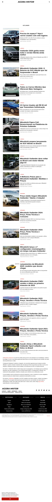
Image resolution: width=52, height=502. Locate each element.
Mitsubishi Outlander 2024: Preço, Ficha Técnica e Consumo (31, 215)
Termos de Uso (18, 392)
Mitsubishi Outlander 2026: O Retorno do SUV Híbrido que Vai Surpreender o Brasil (33, 70)
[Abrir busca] (49, 1)
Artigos (22, 174)
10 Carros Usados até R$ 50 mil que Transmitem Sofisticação (33, 106)
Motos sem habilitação (26, 404)
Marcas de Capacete (26, 402)
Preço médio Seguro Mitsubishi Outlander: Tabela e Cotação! (33, 197)
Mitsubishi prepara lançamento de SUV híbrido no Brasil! (33, 142)
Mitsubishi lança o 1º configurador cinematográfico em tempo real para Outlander (32, 249)
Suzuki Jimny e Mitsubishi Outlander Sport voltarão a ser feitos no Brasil (33, 346)
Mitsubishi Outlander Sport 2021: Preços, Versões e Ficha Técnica (34, 330)
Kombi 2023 (42, 402)
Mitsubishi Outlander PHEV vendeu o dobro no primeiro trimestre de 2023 (32, 283)
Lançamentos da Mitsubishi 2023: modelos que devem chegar (32, 266)
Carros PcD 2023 (26, 400)
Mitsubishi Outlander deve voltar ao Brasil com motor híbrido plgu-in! (34, 161)
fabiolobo (48, 415)
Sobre (9, 391)
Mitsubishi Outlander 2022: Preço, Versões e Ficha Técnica (33, 299)
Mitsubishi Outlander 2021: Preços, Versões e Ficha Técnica (34, 315)
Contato (4, 391)
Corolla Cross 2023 (43, 408)
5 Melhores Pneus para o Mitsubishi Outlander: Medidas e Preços (34, 179)
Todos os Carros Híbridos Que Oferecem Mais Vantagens (33, 88)
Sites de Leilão (26, 406)
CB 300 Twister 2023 (42, 410)
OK (10, 498)
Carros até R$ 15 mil (26, 410)
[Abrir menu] (2, 2)
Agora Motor (41, 381)
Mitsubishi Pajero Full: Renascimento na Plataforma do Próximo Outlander (33, 124)
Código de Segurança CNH (26, 408)
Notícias (22, 31)
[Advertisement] (26, 13)
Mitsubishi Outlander (8, 357)
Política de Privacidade (8, 392)
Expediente (14, 391)
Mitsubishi (22, 193)
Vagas (19, 391)
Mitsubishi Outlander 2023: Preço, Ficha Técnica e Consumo (31, 232)
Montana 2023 (43, 404)
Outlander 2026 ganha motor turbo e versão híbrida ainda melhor (32, 53)
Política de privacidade (12, 495)
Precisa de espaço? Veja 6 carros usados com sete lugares (34, 35)
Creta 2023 (42, 400)
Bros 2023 (43, 406)
